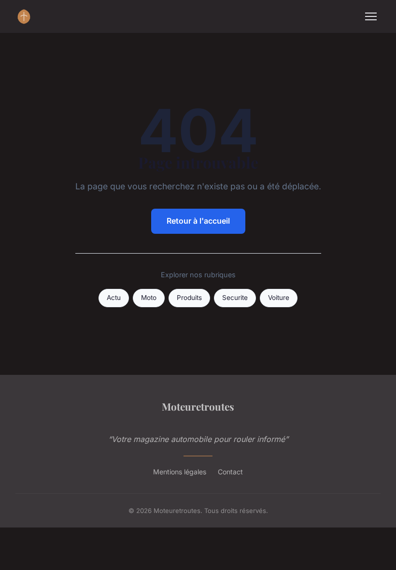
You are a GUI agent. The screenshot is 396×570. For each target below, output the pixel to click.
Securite (235, 297)
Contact (230, 472)
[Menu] (371, 16)
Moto (148, 297)
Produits (189, 297)
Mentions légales (179, 472)
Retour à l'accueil (198, 221)
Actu (114, 297)
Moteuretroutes (198, 406)
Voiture (278, 297)
